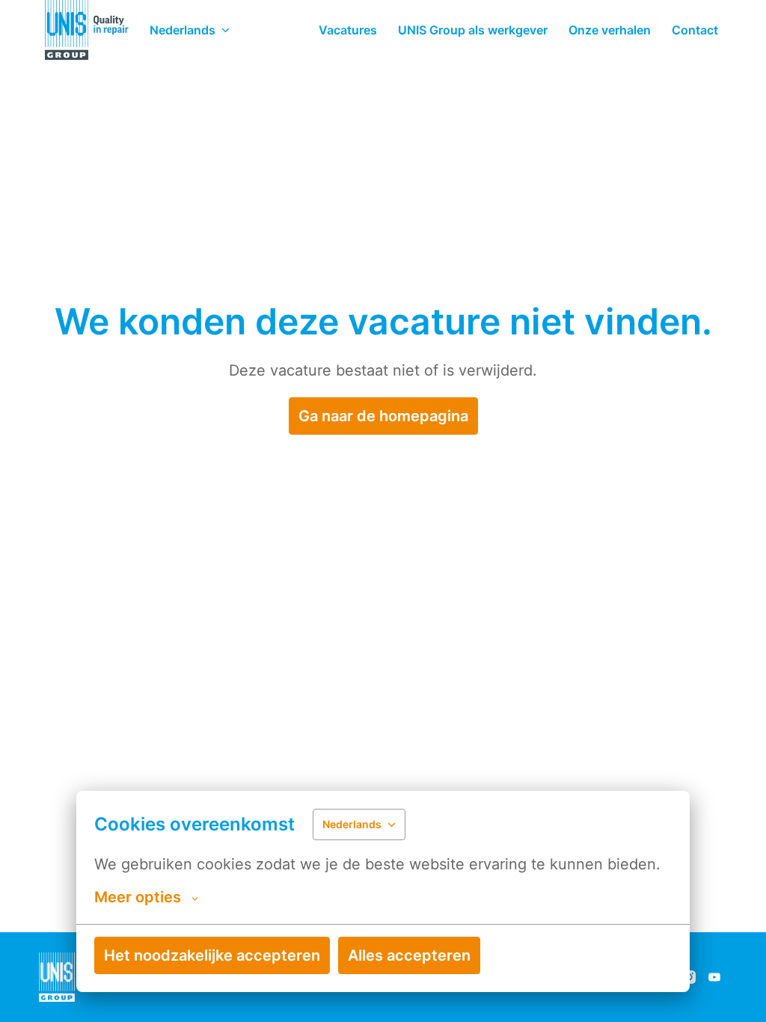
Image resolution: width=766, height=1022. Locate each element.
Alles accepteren (409, 955)
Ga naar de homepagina (383, 416)
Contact (695, 29)
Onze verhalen (610, 29)
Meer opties (137, 897)
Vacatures (348, 29)
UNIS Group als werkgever (473, 29)
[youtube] (714, 977)
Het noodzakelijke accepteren (212, 955)
